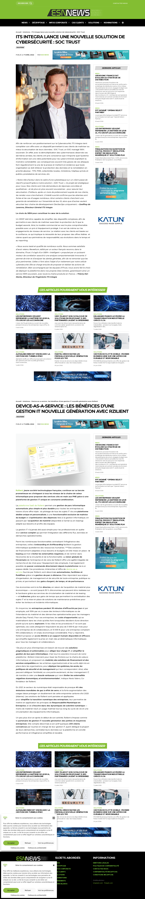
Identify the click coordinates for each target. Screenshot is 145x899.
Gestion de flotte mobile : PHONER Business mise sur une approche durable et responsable (111, 356)
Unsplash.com (98, 883)
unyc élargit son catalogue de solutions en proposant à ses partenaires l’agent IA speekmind (72, 318)
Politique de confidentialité (37, 895)
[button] (54, 865)
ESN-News (45, 55)
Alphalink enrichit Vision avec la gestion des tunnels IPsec (33, 355)
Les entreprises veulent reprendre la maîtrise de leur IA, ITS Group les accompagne (110, 131)
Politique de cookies (18, 895)
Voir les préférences (46, 890)
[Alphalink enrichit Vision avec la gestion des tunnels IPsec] (33, 341)
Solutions (26, 32)
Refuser (28, 890)
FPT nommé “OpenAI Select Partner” (108, 111)
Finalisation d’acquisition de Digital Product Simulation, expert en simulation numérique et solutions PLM (110, 152)
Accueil (18, 32)
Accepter (11, 890)
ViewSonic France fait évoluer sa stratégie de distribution (107, 78)
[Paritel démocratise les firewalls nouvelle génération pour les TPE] (72, 341)
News (97, 73)
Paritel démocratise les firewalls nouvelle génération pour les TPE (71, 356)
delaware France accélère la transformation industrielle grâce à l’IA (109, 318)
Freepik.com (108, 883)
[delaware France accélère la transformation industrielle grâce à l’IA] (111, 303)
